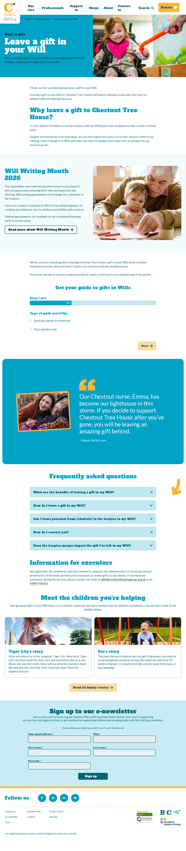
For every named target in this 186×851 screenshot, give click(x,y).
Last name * (100, 747)
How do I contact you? (51, 532)
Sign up (91, 776)
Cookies (31, 816)
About (108, 8)
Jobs (7, 822)
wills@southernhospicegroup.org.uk (123, 579)
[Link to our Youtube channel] (75, 798)
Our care (30, 8)
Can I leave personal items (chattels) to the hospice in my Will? (84, 519)
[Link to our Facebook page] (42, 798)
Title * (97, 734)
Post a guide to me (45, 329)
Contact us (124, 8)
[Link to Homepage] (10, 11)
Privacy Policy (56, 811)
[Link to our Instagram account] (53, 798)
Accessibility (11, 816)
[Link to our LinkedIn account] (64, 798)
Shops (94, 8)
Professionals (53, 8)
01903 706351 (39, 583)
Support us (76, 8)
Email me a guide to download (52, 320)
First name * (35, 747)
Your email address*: (40, 734)
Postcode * (34, 761)
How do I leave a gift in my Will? (59, 505)
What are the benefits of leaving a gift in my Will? (73, 492)
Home (28, 19)
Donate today (42, 19)
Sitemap (53, 816)
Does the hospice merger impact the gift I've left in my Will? (82, 545)
